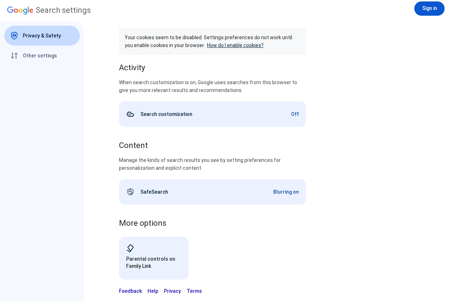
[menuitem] (42, 36)
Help (152, 291)
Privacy (172, 291)
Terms (194, 291)
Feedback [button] (130, 291)
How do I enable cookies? (235, 45)
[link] (212, 114)
